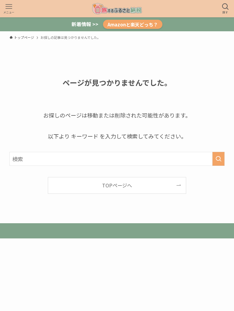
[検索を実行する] (218, 159)
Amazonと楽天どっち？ (133, 24)
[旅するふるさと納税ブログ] (117, 8)
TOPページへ (117, 185)
